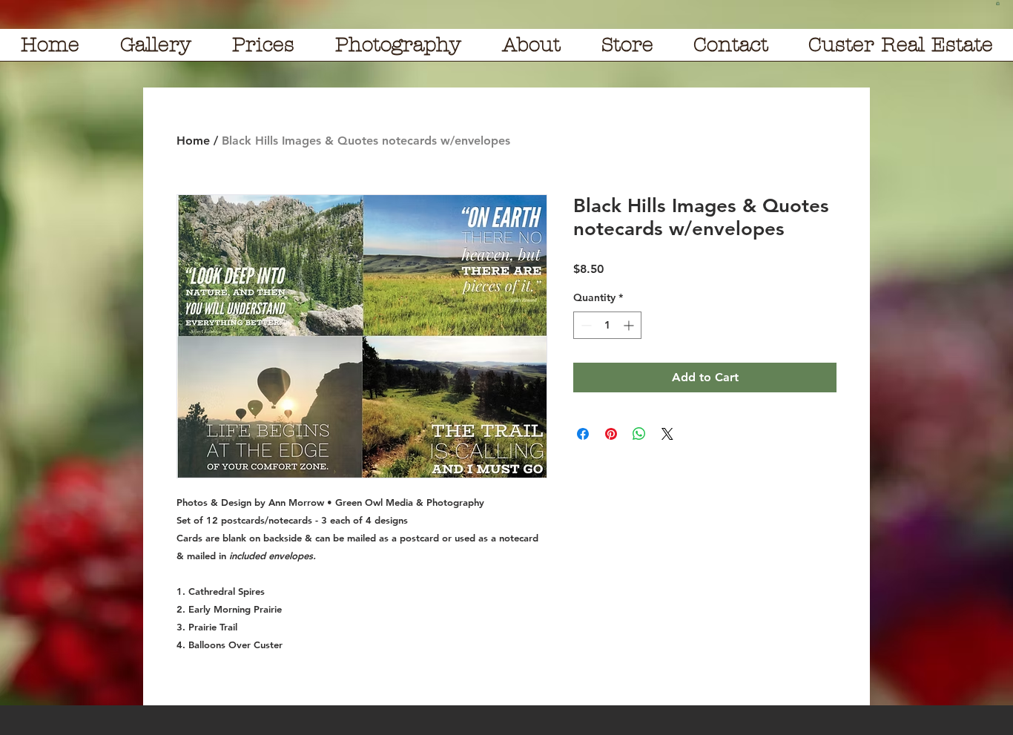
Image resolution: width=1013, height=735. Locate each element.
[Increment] (630, 325)
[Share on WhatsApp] (639, 434)
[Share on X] (667, 434)
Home (193, 141)
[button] (998, 3)
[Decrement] (584, 325)
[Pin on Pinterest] (611, 434)
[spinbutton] (607, 325)
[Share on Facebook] (583, 434)
